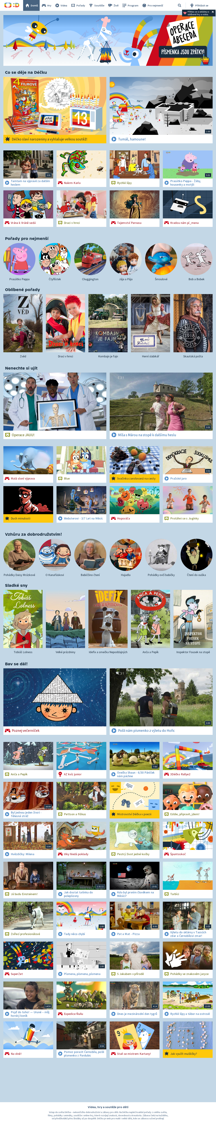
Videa (64, 5)
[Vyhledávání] (179, 5)
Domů (34, 5)
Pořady (80, 5)
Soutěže (99, 5)
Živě (116, 5)
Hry (49, 5)
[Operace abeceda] (108, 40)
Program (133, 5)
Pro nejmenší (155, 5)
